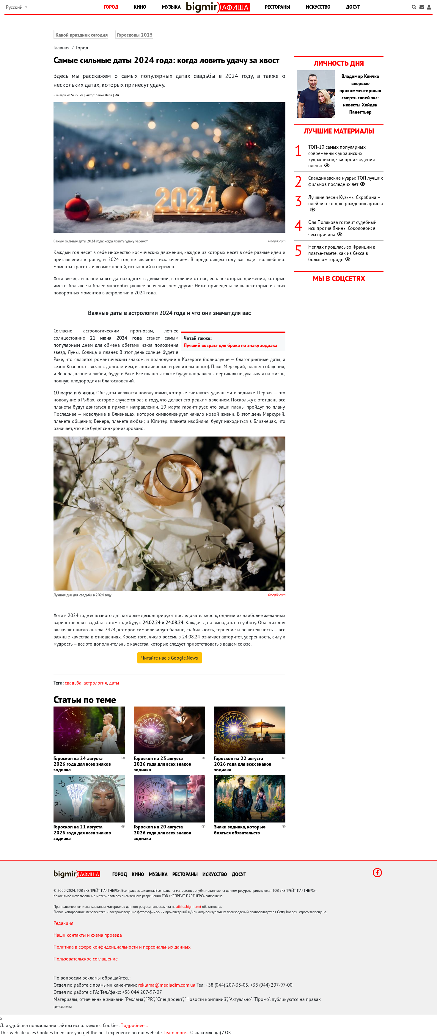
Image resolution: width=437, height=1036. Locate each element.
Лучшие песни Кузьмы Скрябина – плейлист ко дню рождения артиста (345, 200)
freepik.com (276, 595)
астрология (95, 683)
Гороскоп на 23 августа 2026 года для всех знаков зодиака (162, 764)
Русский (15, 7)
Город (111, 7)
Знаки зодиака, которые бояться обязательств (239, 829)
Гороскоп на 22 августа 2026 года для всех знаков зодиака (242, 764)
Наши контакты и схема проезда (88, 935)
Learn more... (176, 1032)
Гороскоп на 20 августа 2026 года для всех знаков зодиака (162, 832)
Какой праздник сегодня (82, 35)
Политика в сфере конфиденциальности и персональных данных (122, 947)
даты (114, 683)
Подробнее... (134, 1025)
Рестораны (277, 7)
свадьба (73, 683)
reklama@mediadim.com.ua (166, 985)
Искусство (318, 7)
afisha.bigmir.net (188, 906)
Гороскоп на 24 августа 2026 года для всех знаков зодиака (82, 764)
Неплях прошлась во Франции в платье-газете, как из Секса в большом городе (341, 253)
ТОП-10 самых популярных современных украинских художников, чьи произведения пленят (341, 156)
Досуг (353, 7)
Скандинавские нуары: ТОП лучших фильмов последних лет (345, 181)
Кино (140, 7)
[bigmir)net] (203, 7)
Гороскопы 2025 (135, 35)
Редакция (63, 923)
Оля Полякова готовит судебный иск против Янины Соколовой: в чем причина (342, 228)
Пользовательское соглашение (86, 959)
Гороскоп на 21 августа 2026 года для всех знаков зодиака (82, 832)
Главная (62, 48)
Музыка (171, 7)
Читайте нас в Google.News (169, 658)
